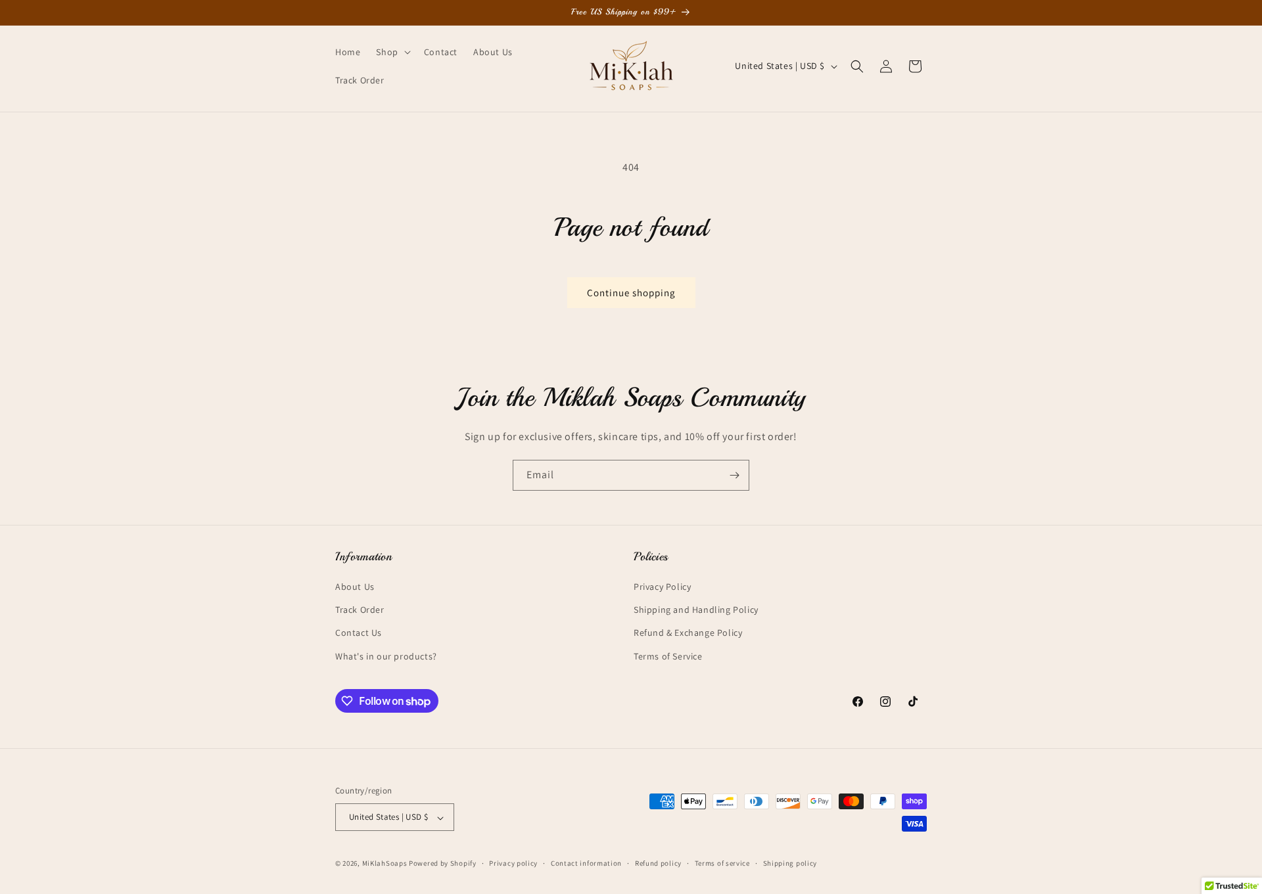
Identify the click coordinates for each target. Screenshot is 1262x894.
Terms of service (722, 863)
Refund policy (658, 863)
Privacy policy (513, 863)
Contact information (586, 863)
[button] (391, 52)
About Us (355, 586)
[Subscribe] (734, 475)
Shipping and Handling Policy (696, 610)
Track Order (360, 610)
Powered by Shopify (443, 863)
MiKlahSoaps (385, 863)
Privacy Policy (662, 586)
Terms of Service (668, 656)
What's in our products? (386, 656)
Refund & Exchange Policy (688, 633)
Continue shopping (631, 292)
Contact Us (358, 633)
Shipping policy (790, 863)
